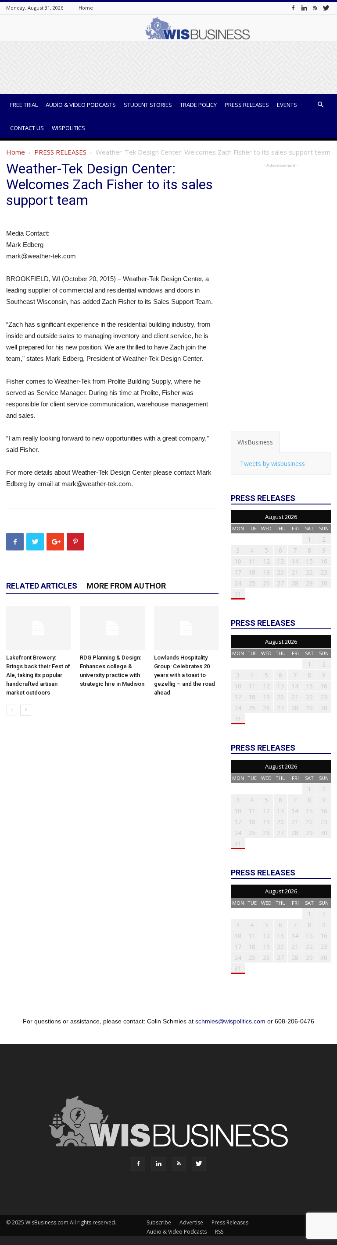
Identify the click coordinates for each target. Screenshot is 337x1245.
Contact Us (27, 128)
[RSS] (315, 8)
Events (287, 105)
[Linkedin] (304, 8)
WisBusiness (255, 442)
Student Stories (148, 105)
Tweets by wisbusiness (272, 463)
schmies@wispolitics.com (230, 1021)
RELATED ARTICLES (41, 585)
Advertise (191, 1222)
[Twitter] (326, 8)
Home (86, 7)
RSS (219, 1231)
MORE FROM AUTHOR (126, 585)
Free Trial (24, 105)
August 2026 (281, 517)
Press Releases (247, 105)
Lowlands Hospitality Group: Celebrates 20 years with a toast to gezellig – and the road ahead (184, 675)
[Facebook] (293, 8)
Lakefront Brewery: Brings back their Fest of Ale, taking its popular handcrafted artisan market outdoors (38, 675)
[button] (320, 105)
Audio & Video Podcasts (81, 105)
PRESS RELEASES (60, 152)
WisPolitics (68, 128)
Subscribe (159, 1222)
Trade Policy (198, 105)
